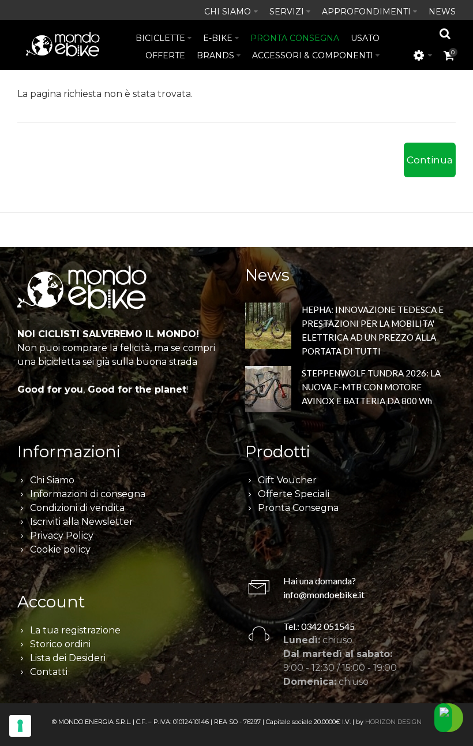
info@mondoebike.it (324, 594)
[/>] (268, 327)
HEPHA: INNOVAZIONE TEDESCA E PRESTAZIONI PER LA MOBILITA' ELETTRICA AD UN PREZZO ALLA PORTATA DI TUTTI (373, 330)
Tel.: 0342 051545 (319, 626)
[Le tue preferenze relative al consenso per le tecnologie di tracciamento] (20, 726)
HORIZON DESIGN (393, 722)
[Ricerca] (445, 33)
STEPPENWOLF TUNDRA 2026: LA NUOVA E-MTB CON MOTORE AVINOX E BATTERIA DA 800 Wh (371, 387)
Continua (430, 160)
